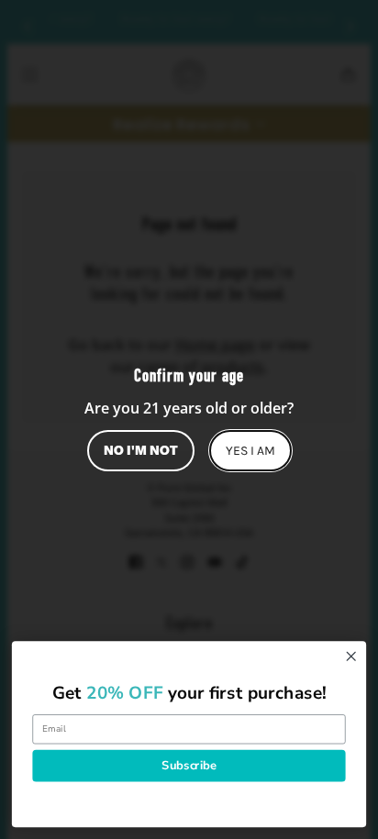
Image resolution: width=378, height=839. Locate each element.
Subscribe (188, 765)
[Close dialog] (350, 656)
